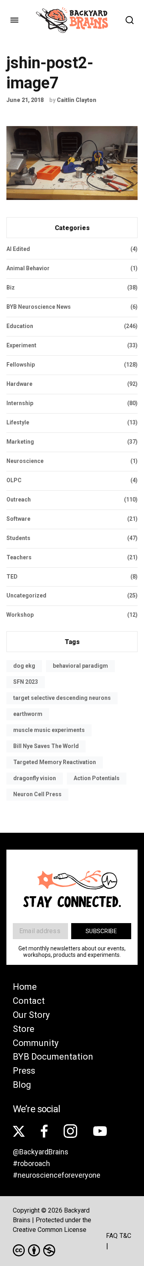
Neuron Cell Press (37, 794)
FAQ (112, 1235)
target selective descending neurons (62, 698)
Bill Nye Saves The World (46, 746)
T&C (125, 1235)
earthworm (27, 714)
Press (24, 1071)
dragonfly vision (34, 778)
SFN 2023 (25, 682)
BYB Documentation (53, 1057)
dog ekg (24, 666)
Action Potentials (97, 778)
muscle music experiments (49, 730)
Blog (22, 1085)
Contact (29, 1001)
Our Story (31, 1015)
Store (23, 1029)
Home (25, 987)
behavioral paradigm (80, 666)
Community (35, 1043)
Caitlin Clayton (76, 100)
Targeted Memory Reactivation (54, 762)
